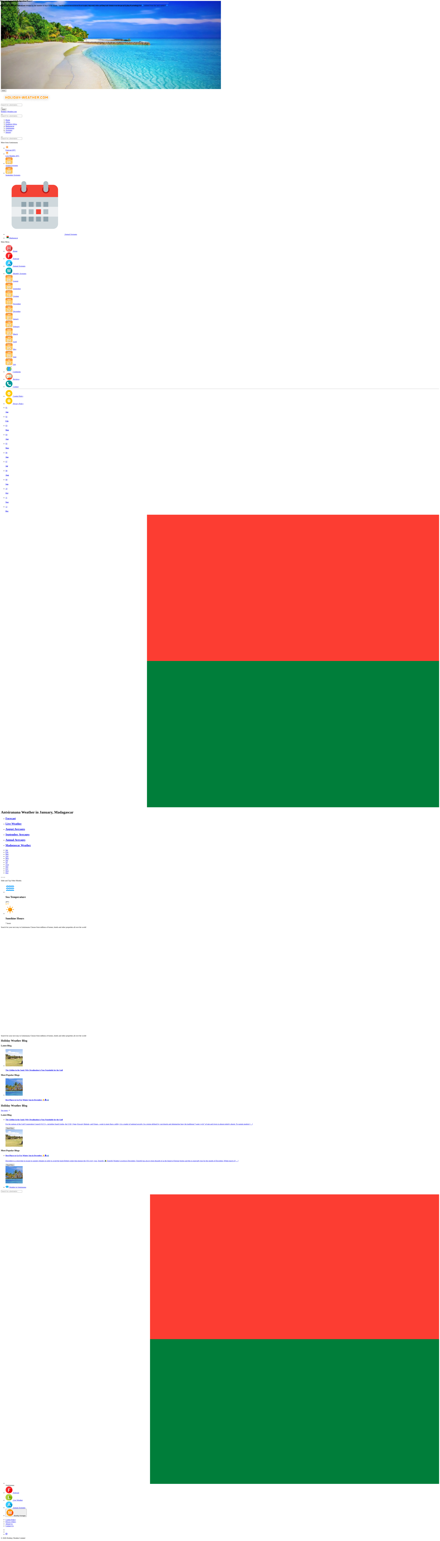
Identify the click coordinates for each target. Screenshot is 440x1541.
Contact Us (10, 1526)
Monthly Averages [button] (19, 274)
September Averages (17, 834)
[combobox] (11, 105)
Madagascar (10, 126)
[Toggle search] (2, 107)
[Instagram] (222, 1534)
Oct (7, 869)
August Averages (15, 829)
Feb (7, 852)
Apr (7, 856)
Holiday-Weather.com (9, 112)
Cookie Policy (11, 1520)
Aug (7, 865)
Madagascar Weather (18, 845)
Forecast (11, 818)
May (7, 858)
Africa (8, 122)
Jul (7, 862)
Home (8, 120)
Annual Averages (15, 839)
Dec (7, 873)
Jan (7, 850)
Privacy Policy (11, 1522)
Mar (7, 854)
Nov (7, 871)
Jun (7, 860)
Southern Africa (11, 124)
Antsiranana (10, 128)
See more (4, 1110)
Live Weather (14, 823)
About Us (9, 1524)
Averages (9, 130)
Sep (7, 867)
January (8, 132)
